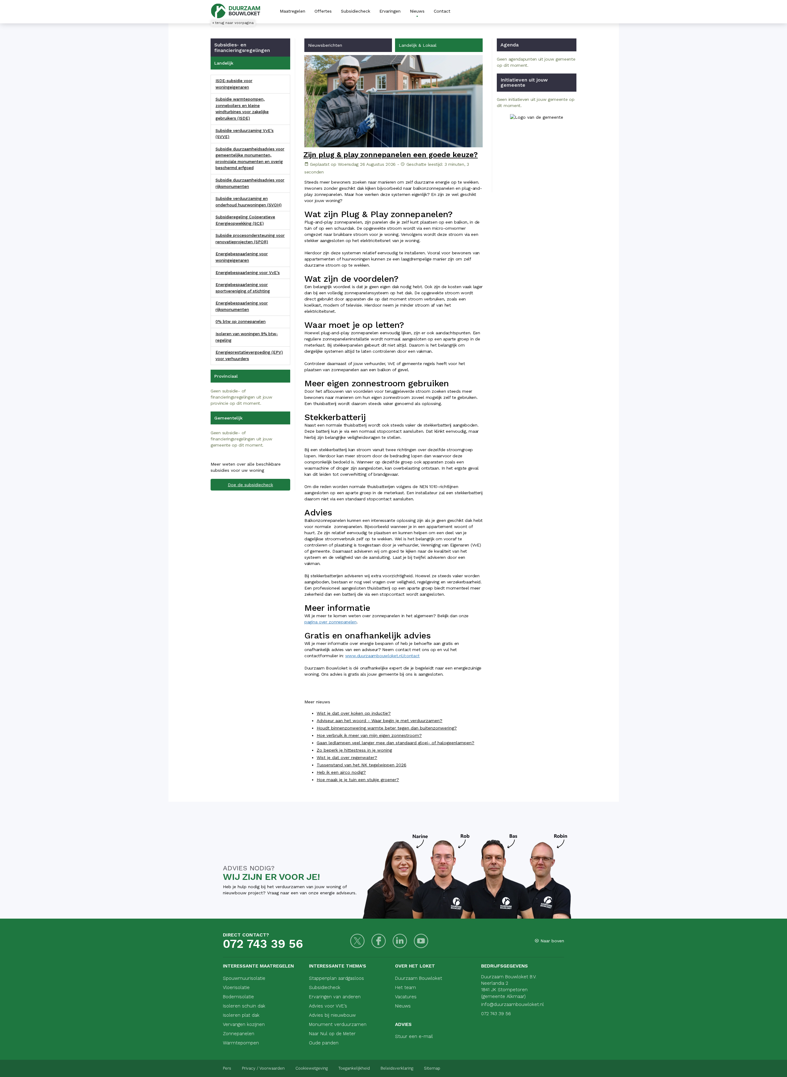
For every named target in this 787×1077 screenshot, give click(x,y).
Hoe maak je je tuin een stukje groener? (358, 779)
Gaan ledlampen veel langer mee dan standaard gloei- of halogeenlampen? (395, 742)
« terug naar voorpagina (233, 23)
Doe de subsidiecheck (250, 484)
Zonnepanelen (238, 1033)
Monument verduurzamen (337, 1024)
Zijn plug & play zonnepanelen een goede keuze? (390, 154)
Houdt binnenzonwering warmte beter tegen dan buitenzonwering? (387, 727)
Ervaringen (390, 11)
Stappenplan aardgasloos (336, 978)
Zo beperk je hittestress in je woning (354, 750)
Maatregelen (292, 11)
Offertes (323, 11)
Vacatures (406, 997)
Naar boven (551, 940)
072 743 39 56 (263, 944)
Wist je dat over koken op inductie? (354, 713)
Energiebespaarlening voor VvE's (248, 272)
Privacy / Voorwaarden (263, 1068)
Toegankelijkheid (354, 1068)
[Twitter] (357, 940)
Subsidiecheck (355, 11)
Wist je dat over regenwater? (347, 757)
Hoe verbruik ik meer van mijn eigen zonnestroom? (369, 735)
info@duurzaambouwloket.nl (512, 1004)
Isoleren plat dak (241, 1015)
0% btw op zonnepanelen (241, 321)
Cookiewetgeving (311, 1068)
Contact (442, 11)
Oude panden (323, 1043)
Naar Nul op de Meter (332, 1033)
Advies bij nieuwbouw (332, 1015)
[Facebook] (378, 940)
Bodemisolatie (238, 997)
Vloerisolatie (236, 987)
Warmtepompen (241, 1043)
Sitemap (432, 1068)
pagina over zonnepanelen (330, 621)
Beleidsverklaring (397, 1068)
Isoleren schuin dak (244, 1006)
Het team (405, 987)
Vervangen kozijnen (244, 1024)
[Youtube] (421, 940)
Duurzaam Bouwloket (418, 978)
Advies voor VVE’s (328, 1006)
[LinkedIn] (399, 940)
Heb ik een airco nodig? (341, 772)
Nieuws (417, 11)
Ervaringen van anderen (335, 997)
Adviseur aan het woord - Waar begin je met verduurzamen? (379, 720)
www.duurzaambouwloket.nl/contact (382, 655)
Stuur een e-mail (414, 1036)
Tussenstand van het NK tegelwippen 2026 (361, 764)
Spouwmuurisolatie (244, 978)
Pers (227, 1068)
